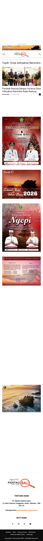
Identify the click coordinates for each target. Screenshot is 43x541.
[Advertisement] (21, 21)
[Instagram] (18, 524)
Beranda (4, 59)
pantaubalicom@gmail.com (27, 510)
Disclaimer (32, 532)
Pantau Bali (5, 94)
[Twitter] (24, 524)
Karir (14, 532)
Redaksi (8, 532)
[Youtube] (30, 524)
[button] (3, 54)
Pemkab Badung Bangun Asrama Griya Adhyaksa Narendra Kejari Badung (21, 90)
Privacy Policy (22, 532)
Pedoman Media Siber (17, 534)
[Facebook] (13, 524)
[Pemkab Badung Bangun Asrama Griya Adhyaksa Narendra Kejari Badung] (21, 76)
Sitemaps (30, 534)
